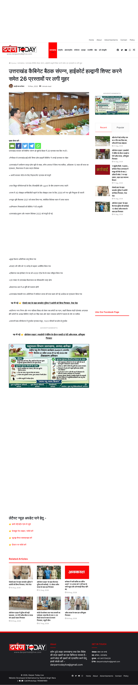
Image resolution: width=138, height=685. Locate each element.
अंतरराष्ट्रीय (68, 50)
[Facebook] (19, 146)
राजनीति (90, 50)
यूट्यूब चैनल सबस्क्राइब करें (22, 538)
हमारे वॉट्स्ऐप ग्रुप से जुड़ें (21, 524)
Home (91, 40)
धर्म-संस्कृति (102, 50)
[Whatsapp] (38, 146)
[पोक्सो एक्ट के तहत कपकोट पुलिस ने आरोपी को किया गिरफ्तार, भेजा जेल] (21, 572)
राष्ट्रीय (60, 50)
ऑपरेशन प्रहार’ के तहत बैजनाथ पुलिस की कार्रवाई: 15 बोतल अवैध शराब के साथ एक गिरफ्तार (48, 584)
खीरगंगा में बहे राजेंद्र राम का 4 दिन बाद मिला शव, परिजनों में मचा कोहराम (120, 140)
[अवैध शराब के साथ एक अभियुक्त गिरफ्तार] (77, 603)
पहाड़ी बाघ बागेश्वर (19, 86)
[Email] (12, 146)
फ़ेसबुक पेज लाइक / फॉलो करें (22, 531)
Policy (132, 40)
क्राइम (83, 50)
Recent (103, 127)
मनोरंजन (76, 50)
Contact (123, 40)
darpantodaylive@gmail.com (66, 664)
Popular (120, 127)
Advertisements (111, 40)
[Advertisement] (69, 19)
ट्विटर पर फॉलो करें (19, 544)
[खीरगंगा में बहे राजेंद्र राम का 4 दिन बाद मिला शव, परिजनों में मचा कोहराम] (102, 141)
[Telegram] (31, 146)
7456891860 (42, 681)
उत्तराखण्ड (52, 50)
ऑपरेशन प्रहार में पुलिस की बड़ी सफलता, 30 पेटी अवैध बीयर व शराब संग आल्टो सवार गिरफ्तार (21, 615)
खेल (95, 50)
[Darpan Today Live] (19, 50)
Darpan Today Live (36, 675)
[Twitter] (25, 146)
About (99, 40)
